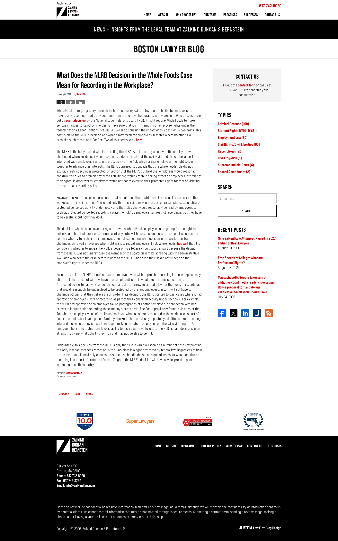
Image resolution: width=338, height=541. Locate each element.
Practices (230, 15)
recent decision (75, 120)
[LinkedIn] (245, 313)
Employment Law (74, 372)
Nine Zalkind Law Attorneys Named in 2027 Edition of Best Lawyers (247, 240)
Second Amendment (234, 171)
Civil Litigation (230, 158)
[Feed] (269, 313)
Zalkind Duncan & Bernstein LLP (104, 528)
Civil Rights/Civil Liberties (239, 144)
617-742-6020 (270, 6)
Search (247, 211)
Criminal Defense (233, 123)
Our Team (210, 15)
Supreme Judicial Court (236, 165)
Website (163, 15)
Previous (63, 394)
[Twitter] (233, 313)
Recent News (230, 151)
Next (89, 394)
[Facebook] (222, 313)
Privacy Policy (211, 446)
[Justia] (257, 313)
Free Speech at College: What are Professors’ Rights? (240, 260)
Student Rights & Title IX (237, 130)
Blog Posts (274, 446)
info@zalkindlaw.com (80, 485)
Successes (251, 15)
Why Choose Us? (186, 15)
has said (182, 243)
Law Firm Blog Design (260, 528)
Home (147, 15)
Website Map (234, 446)
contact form (246, 85)
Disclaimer (188, 446)
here (139, 139)
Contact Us (272, 15)
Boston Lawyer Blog (68, 10)
